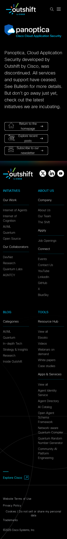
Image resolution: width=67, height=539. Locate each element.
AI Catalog (45, 407)
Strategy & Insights (15, 349)
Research (9, 263)
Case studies (46, 366)
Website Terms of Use (17, 499)
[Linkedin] (51, 173)
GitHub (42, 283)
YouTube (43, 271)
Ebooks (43, 337)
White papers (46, 360)
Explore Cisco (12, 477)
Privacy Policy (12, 505)
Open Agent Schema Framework (46, 418)
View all (43, 331)
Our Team (44, 216)
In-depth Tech (12, 343)
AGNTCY (9, 275)
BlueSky (43, 295)
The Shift (44, 222)
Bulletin (21, 86)
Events (42, 259)
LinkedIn (43, 277)
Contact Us (45, 265)
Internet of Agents (15, 210)
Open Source (12, 238)
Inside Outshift (12, 361)
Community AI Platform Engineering (47, 453)
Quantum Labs (13, 269)
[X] (42, 173)
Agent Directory (48, 401)
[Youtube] (60, 173)
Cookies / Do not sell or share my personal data (33, 513)
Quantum (9, 232)
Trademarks (10, 520)
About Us (44, 210)
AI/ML (7, 226)
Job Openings (47, 240)
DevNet (8, 257)
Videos (42, 343)
